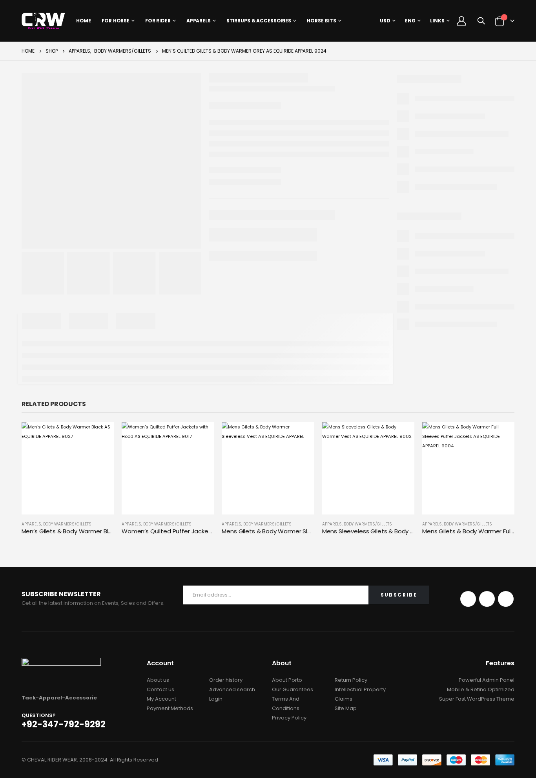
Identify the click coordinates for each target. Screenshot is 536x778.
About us (158, 680)
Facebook (468, 599)
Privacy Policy (289, 717)
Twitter (487, 599)
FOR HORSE (115, 20)
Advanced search (232, 689)
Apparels (198, 20)
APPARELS (31, 524)
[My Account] (461, 21)
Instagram (506, 599)
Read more (101, 435)
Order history (225, 680)
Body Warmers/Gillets (67, 524)
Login (215, 699)
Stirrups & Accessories (258, 20)
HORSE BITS (321, 20)
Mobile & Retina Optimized (480, 689)
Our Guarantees (292, 689)
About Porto (287, 680)
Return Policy (351, 680)
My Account (161, 699)
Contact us (160, 689)
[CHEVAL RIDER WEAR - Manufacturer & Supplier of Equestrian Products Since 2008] (43, 20)
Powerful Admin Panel (486, 680)
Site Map (346, 708)
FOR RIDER (158, 20)
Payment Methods (170, 708)
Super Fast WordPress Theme (476, 699)
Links (437, 20)
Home (83, 20)
